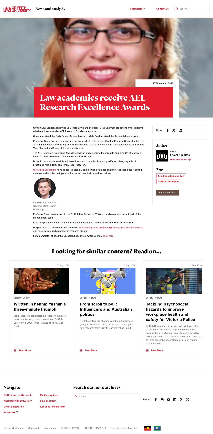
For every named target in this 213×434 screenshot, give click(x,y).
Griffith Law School (168, 181)
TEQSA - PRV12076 (95, 428)
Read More (25, 350)
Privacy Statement (14, 428)
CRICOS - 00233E (70, 428)
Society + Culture (168, 192)
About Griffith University (18, 401)
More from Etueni (178, 159)
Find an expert (48, 401)
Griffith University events (18, 395)
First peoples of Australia (124, 428)
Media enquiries (49, 395)
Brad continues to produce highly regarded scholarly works (111, 227)
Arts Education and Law (171, 176)
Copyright (33, 428)
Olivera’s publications (44, 169)
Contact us (162, 8)
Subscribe (10, 412)
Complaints (50, 428)
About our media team (52, 406)
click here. (108, 236)
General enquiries (14, 406)
